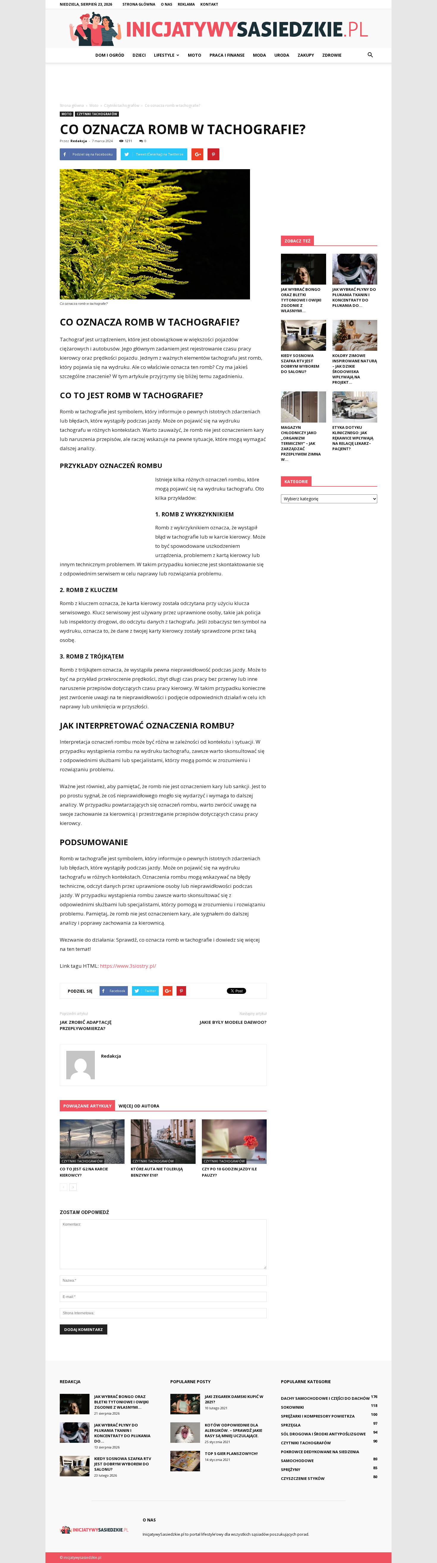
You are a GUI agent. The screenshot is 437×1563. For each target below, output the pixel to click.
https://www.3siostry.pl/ (128, 965)
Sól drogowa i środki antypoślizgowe (323, 1434)
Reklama (186, 4)
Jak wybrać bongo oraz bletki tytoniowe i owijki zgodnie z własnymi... (301, 300)
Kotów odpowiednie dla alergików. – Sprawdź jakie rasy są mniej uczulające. (233, 1430)
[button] (370, 55)
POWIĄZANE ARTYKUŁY (87, 1106)
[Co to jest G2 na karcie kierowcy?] (92, 1141)
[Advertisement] (218, 83)
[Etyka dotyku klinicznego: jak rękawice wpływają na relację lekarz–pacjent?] (355, 406)
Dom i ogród (109, 55)
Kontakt (209, 4)
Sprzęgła (291, 1425)
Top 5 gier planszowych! (231, 1453)
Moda (259, 55)
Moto (194, 55)
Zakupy (306, 55)
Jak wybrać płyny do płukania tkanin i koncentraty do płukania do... (354, 297)
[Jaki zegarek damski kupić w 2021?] (185, 1404)
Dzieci (139, 55)
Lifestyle (164, 55)
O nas (166, 4)
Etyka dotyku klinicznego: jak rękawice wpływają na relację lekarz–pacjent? (352, 438)
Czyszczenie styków (303, 1478)
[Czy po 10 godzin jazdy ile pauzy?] (234, 1141)
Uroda (281, 55)
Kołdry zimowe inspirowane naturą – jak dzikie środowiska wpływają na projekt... (354, 369)
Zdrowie (332, 55)
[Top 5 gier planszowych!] (185, 1461)
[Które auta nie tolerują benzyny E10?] (163, 1141)
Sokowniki (292, 1407)
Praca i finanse (227, 55)
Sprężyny (290, 1469)
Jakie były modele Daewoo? (233, 1022)
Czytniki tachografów (97, 114)
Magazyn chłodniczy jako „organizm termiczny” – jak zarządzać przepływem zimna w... (301, 443)
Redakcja (78, 141)
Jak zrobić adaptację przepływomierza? (85, 1025)
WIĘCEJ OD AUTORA (139, 1106)
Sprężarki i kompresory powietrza (318, 1416)
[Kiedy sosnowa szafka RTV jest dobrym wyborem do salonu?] (303, 335)
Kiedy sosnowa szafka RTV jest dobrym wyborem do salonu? (300, 363)
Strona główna (138, 4)
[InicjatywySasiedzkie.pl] (218, 29)
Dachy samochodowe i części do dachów (325, 1398)
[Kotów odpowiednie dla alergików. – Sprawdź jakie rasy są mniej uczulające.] (185, 1432)
